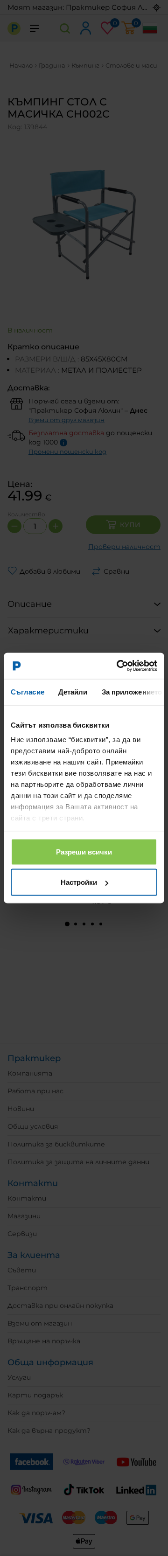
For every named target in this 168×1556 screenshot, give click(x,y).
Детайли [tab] (73, 691)
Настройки (79, 882)
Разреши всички (84, 851)
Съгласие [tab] (27, 691)
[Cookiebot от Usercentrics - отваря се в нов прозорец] (118, 666)
